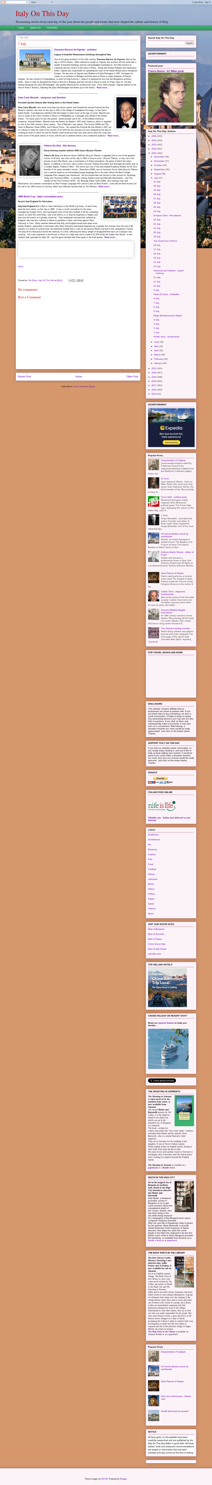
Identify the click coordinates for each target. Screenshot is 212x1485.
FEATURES (52, 28)
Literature (153, 879)
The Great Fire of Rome (165, 241)
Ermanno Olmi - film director (167, 215)
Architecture (154, 839)
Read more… (103, 87)
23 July (156, 219)
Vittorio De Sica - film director (60, 145)
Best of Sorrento (156, 934)
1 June (164, 515)
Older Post (132, 376)
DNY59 (104, 1479)
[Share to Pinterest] (81, 280)
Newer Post (24, 376)
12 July (156, 277)
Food (150, 864)
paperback (153, 1168)
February (159, 359)
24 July (156, 211)
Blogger (123, 1479)
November (159, 161)
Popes (151, 899)
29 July (156, 190)
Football (152, 869)
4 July (156, 319)
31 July (156, 181)
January (158, 363)
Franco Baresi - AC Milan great (166, 71)
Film (150, 859)
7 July (156, 303)
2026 (154, 136)
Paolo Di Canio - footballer (166, 294)
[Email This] (70, 280)
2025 (154, 140)
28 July (156, 194)
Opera (151, 889)
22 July (156, 224)
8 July (156, 298)
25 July (156, 207)
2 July (156, 328)
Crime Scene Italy (156, 944)
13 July (156, 266)
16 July (156, 253)
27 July (156, 198)
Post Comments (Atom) (84, 386)
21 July (156, 228)
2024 (154, 144)
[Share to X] (76, 280)
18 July (156, 245)
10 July (156, 286)
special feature (166, 1023)
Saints (151, 904)
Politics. (152, 894)
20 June (165, 478)
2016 (154, 389)
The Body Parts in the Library (161, 1331)
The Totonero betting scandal (175, 628)
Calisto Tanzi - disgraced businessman (173, 592)
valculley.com (154, 953)
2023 (154, 149)
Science (152, 908)
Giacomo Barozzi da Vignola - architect (75, 49)
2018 (154, 381)
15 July (156, 258)
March (157, 354)
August (158, 173)
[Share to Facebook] (79, 280)
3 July (156, 324)
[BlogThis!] (73, 280)
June (157, 342)
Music (151, 884)
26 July (156, 203)
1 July (156, 332)
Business (152, 849)
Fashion (152, 854)
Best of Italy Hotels (157, 949)
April (156, 350)
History (151, 874)
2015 (154, 394)
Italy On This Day (42, 13)
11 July (156, 281)
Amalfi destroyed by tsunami (175, 1411)
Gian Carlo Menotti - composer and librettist (42, 97)
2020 (154, 372)
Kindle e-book (155, 1240)
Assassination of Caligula (173, 460)
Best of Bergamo (156, 929)
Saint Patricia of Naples (172, 573)
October (158, 165)
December (159, 156)
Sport (150, 913)
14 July (156, 262)
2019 (154, 377)
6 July (156, 307)
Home (21, 28)
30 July (156, 186)
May (156, 346)
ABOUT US (35, 28)
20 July (156, 232)
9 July (156, 290)
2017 (154, 385)
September (160, 169)
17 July (156, 249)
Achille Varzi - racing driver (166, 336)
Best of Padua (155, 939)
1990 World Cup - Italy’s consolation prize (40, 196)
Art (149, 844)
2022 (154, 153)
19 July (156, 236)
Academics (153, 834)
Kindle (166, 1168)
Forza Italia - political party (174, 497)
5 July (156, 311)
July (156, 178)
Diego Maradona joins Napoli (167, 315)
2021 (154, 368)
